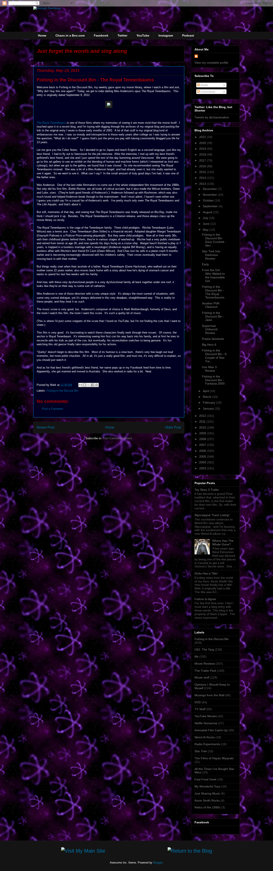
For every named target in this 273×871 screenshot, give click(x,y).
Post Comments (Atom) (117, 438)
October (209, 200)
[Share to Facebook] (92, 385)
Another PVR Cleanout (210, 305)
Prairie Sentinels (213, 339)
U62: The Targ (204, 649)
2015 (203, 172)
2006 (203, 450)
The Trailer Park (205, 670)
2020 (203, 143)
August (208, 212)
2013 (203, 183)
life (196, 656)
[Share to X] (88, 385)
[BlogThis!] (84, 385)
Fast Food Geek (205, 779)
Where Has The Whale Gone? (223, 542)
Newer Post (45, 427)
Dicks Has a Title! (206, 573)
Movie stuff (202, 677)
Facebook (101, 35)
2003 (203, 468)
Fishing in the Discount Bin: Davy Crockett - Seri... (214, 240)
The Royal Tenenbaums (51, 122)
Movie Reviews (205, 663)
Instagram (165, 35)
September (211, 206)
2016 (203, 166)
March (207, 396)
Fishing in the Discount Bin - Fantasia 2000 (213, 380)
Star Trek (201, 751)
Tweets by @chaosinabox (212, 117)
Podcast (188, 35)
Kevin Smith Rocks (207, 800)
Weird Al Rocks (205, 737)
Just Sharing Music (207, 793)
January (209, 408)
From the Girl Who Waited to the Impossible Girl (213, 275)
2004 (203, 462)
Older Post (173, 427)
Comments (207, 91)
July (206, 218)
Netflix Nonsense (206, 723)
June (206, 223)
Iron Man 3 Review (209, 368)
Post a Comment (52, 408)
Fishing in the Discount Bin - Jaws (213, 316)
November (210, 194)
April (206, 391)
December (210, 189)
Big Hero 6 (209, 344)
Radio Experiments (207, 744)
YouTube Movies (206, 716)
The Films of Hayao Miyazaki (214, 758)
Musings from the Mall (209, 695)
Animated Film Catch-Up (211, 730)
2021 (203, 137)
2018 (203, 154)
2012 (203, 415)
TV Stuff (200, 709)
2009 (203, 433)
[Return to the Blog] (190, 851)
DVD (198, 702)
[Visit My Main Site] (83, 851)
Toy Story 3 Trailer (207, 489)
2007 (203, 445)
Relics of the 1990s (207, 807)
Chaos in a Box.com (70, 35)
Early (205, 264)
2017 (203, 160)
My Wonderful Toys (207, 786)
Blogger (157, 862)
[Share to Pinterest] (96, 385)
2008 (203, 439)
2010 (203, 427)
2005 (203, 456)
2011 (202, 421)
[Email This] (80, 385)
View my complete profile (211, 62)
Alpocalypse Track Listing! (212, 515)
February (209, 402)
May (206, 229)
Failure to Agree (205, 599)
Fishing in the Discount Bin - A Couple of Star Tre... (214, 356)
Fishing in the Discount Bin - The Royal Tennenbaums (213, 292)
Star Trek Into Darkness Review (211, 255)
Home (42, 35)
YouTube (142, 35)
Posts (204, 85)
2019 (203, 148)
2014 (203, 177)
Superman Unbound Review (210, 329)
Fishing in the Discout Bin (62, 390)
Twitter (122, 35)
